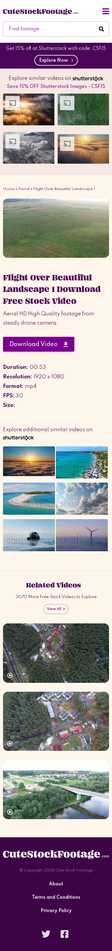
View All (55, 609)
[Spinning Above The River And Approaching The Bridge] (56, 789)
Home (9, 189)
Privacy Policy (56, 911)
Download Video (37, 344)
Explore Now (54, 60)
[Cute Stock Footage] (40, 11)
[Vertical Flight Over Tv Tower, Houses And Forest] (56, 721)
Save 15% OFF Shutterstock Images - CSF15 (56, 86)
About (56, 884)
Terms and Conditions (56, 897)
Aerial (24, 189)
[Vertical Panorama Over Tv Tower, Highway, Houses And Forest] (56, 653)
